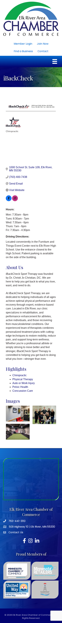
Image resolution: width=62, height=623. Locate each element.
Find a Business (23, 51)
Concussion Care (22, 390)
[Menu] (54, 61)
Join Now (42, 44)
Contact (43, 51)
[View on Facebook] (9, 200)
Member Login (23, 44)
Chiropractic (19, 375)
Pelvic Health (20, 387)
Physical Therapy (22, 379)
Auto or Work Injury (23, 383)
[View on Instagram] (15, 200)
